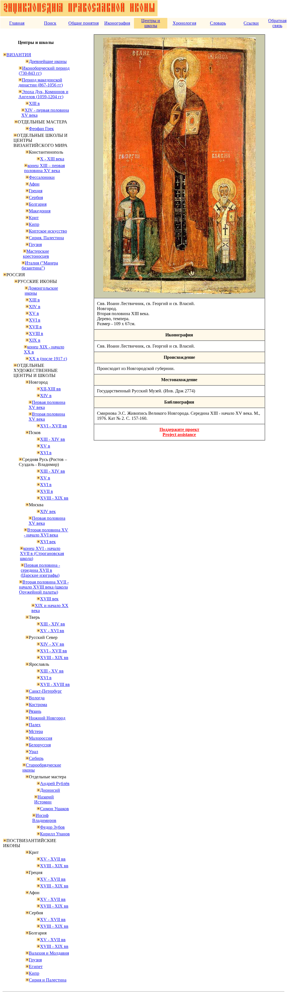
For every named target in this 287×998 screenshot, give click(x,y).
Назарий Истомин (44, 799)
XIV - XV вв (52, 644)
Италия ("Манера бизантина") (40, 265)
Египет (36, 966)
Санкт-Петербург (45, 691)
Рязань (35, 711)
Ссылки (251, 23)
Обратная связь (277, 23)
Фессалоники (42, 177)
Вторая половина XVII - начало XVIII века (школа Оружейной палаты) (44, 587)
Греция (35, 190)
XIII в (34, 103)
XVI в (34, 320)
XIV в (34, 306)
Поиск (50, 23)
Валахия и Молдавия (49, 953)
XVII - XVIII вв (55, 684)
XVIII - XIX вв (54, 498)
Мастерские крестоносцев (36, 254)
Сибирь (36, 758)
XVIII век (49, 598)
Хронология (184, 23)
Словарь (218, 23)
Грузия (35, 244)
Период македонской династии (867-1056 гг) (40, 82)
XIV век (48, 511)
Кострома (38, 704)
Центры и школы (150, 23)
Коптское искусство (48, 231)
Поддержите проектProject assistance (179, 432)
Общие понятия (83, 23)
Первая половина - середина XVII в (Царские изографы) (40, 570)
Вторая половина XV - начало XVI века (46, 532)
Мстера (36, 731)
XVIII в (36, 333)
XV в (34, 313)
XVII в (35, 326)
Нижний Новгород (47, 718)
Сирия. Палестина (46, 237)
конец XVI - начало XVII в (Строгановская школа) (42, 553)
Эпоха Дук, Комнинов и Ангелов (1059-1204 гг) (43, 94)
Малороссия (40, 738)
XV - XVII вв (53, 859)
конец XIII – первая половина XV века (44, 168)
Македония (39, 210)
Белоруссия (40, 744)
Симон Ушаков (54, 808)
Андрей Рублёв (55, 783)
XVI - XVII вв (53, 425)
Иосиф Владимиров (44, 818)
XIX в (34, 340)
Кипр (34, 224)
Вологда (37, 697)
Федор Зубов (52, 827)
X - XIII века (52, 158)
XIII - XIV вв (52, 439)
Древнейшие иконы (48, 61)
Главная (16, 23)
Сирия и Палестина (47, 980)
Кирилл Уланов (55, 833)
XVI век (48, 541)
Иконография (117, 23)
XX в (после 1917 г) (48, 358)
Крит (34, 217)
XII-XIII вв (50, 388)
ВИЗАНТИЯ (18, 54)
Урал (33, 751)
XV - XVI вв (52, 630)
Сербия (36, 197)
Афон (34, 184)
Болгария (38, 204)
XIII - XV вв (52, 671)
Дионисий (50, 790)
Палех (35, 724)
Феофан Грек (41, 128)
